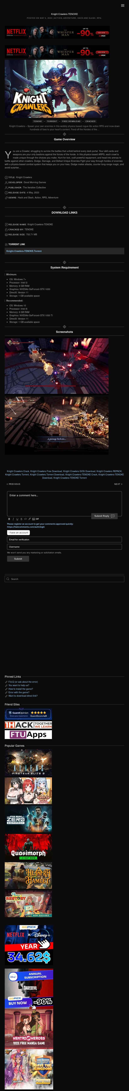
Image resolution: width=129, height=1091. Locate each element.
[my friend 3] (28, 724)
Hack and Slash (86, 18)
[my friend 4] (28, 734)
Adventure (69, 18)
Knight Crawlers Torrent (17, 474)
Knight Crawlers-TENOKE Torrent (70, 477)
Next (117, 484)
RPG (99, 18)
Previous (14, 484)
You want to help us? (18, 685)
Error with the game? (18, 692)
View (28, 762)
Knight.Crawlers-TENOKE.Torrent (24, 251)
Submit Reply (101, 516)
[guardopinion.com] (28, 713)
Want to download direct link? (23, 695)
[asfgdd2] (29, 1028)
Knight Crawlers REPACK (109, 471)
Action (58, 18)
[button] (122, 5)
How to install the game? (20, 688)
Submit (18, 558)
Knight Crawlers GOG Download (79, 471)
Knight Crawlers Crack (18, 471)
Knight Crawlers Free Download (46, 471)
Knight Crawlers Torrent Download (47, 474)
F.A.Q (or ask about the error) (23, 681)
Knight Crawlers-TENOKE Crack (81, 474)
